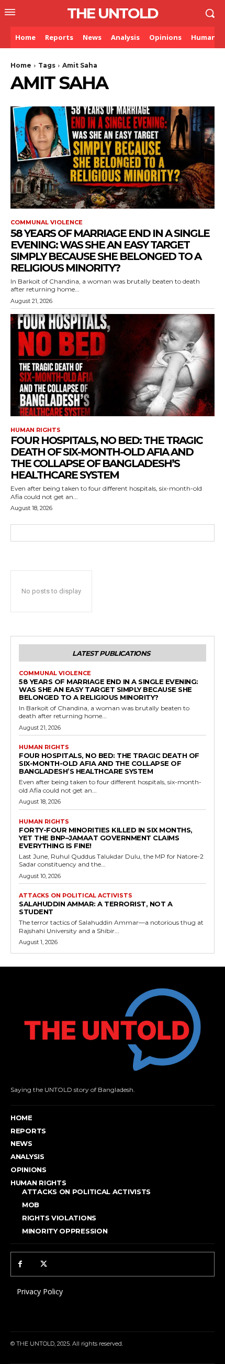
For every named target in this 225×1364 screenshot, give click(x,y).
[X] (44, 1264)
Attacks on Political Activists (75, 895)
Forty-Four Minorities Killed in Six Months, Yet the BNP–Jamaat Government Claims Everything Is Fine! (106, 838)
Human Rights (35, 430)
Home (20, 65)
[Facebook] (20, 1264)
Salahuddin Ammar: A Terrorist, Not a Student (95, 908)
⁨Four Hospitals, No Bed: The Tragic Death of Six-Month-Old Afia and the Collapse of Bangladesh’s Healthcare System (106, 457)
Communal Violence (46, 222)
